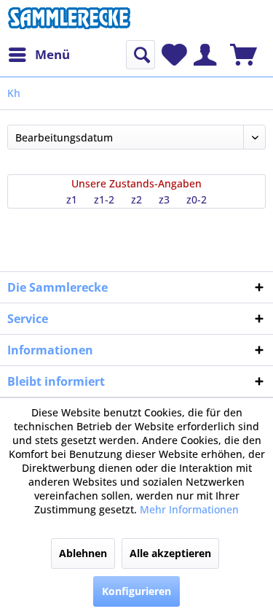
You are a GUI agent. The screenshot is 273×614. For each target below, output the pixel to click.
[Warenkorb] (243, 54)
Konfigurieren (136, 591)
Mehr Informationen (189, 509)
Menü (52, 54)
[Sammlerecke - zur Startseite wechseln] (69, 20)
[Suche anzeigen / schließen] (140, 54)
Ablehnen (83, 553)
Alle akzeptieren (170, 553)
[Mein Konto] (205, 55)
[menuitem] (38, 54)
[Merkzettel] (174, 55)
